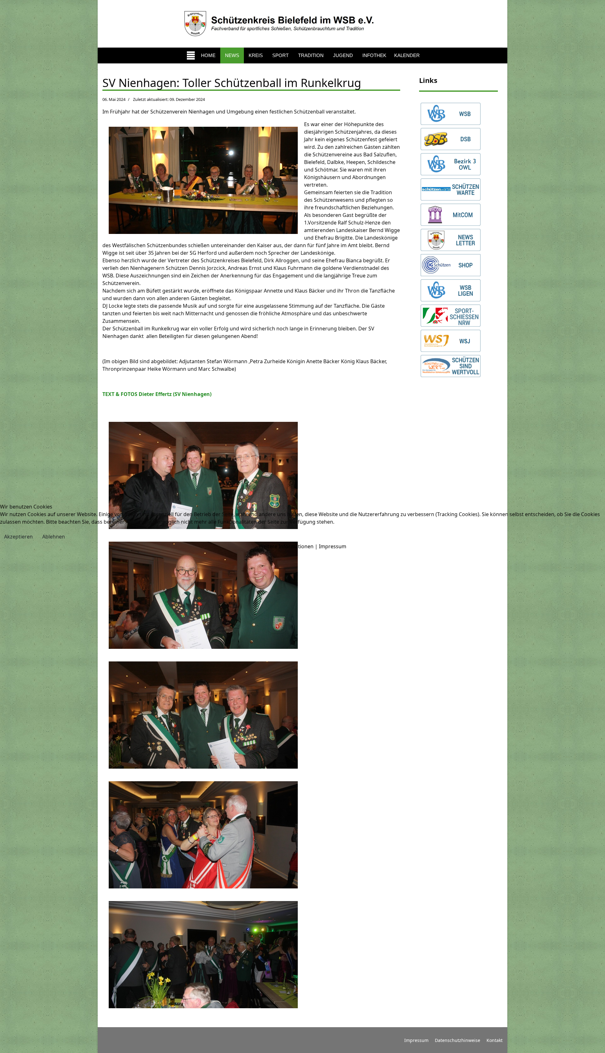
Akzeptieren (18, 536)
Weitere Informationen (286, 546)
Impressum (332, 546)
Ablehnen (53, 536)
